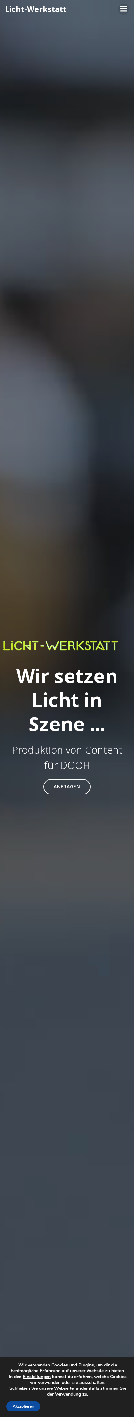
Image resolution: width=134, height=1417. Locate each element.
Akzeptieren (23, 1406)
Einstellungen (37, 1377)
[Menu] (123, 9)
